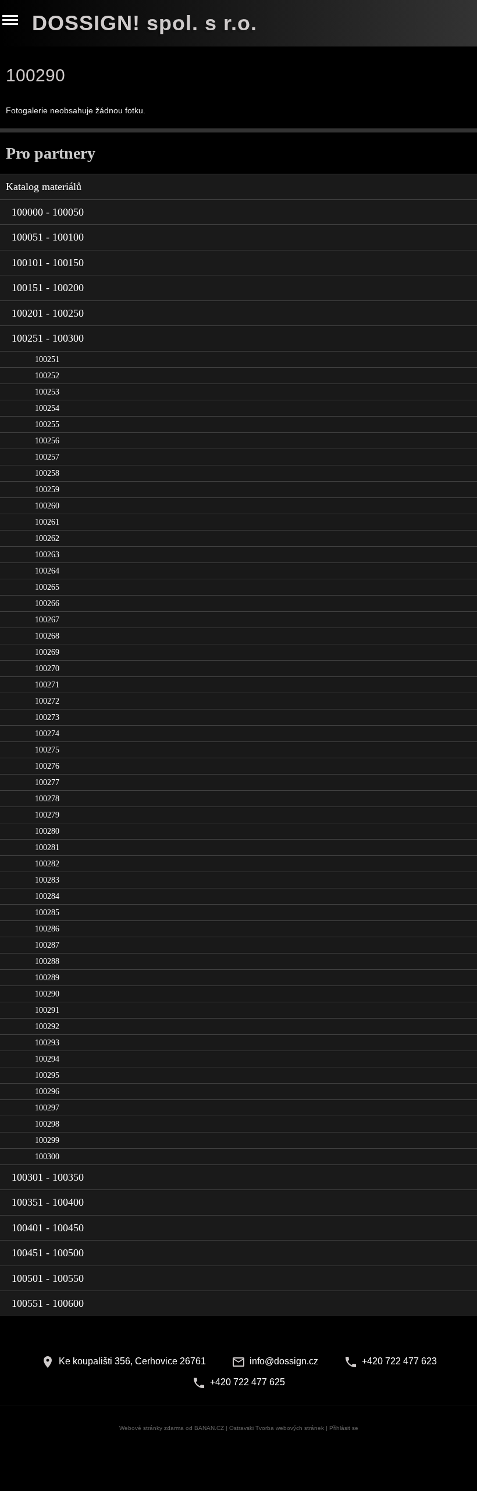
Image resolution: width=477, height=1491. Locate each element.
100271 (47, 684)
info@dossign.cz (284, 1361)
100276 (47, 766)
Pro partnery (50, 153)
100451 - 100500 (48, 1253)
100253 (47, 392)
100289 (47, 977)
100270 (47, 668)
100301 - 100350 (48, 1177)
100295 (47, 1075)
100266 (47, 603)
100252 (47, 375)
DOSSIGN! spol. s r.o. (144, 23)
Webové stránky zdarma (151, 1428)
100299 (47, 1140)
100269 (47, 652)
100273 (47, 717)
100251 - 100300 (48, 338)
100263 (47, 554)
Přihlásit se (343, 1428)
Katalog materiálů (43, 186)
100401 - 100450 (48, 1228)
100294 (47, 1059)
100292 (47, 1026)
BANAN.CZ (209, 1428)
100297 (47, 1107)
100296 (47, 1091)
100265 (47, 587)
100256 (47, 440)
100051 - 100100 (48, 237)
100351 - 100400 (48, 1202)
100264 (47, 571)
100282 (47, 863)
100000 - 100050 (48, 212)
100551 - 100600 (48, 1303)
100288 (47, 961)
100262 (47, 538)
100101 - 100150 (48, 262)
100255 (47, 424)
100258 (47, 473)
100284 (47, 896)
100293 (47, 1042)
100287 (47, 945)
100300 (47, 1156)
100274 (47, 733)
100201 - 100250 (48, 313)
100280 (47, 831)
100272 (47, 701)
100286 (47, 928)
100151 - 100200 (48, 287)
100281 (47, 847)
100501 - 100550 (48, 1278)
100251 (47, 359)
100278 (47, 798)
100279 (47, 815)
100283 (47, 880)
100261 (47, 522)
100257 (47, 457)
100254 (47, 408)
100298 (47, 1124)
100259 (47, 489)
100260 (47, 505)
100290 (47, 994)
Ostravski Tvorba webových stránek (276, 1428)
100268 (47, 636)
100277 (47, 782)
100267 (47, 619)
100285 (47, 912)
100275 (47, 750)
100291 (47, 1010)
